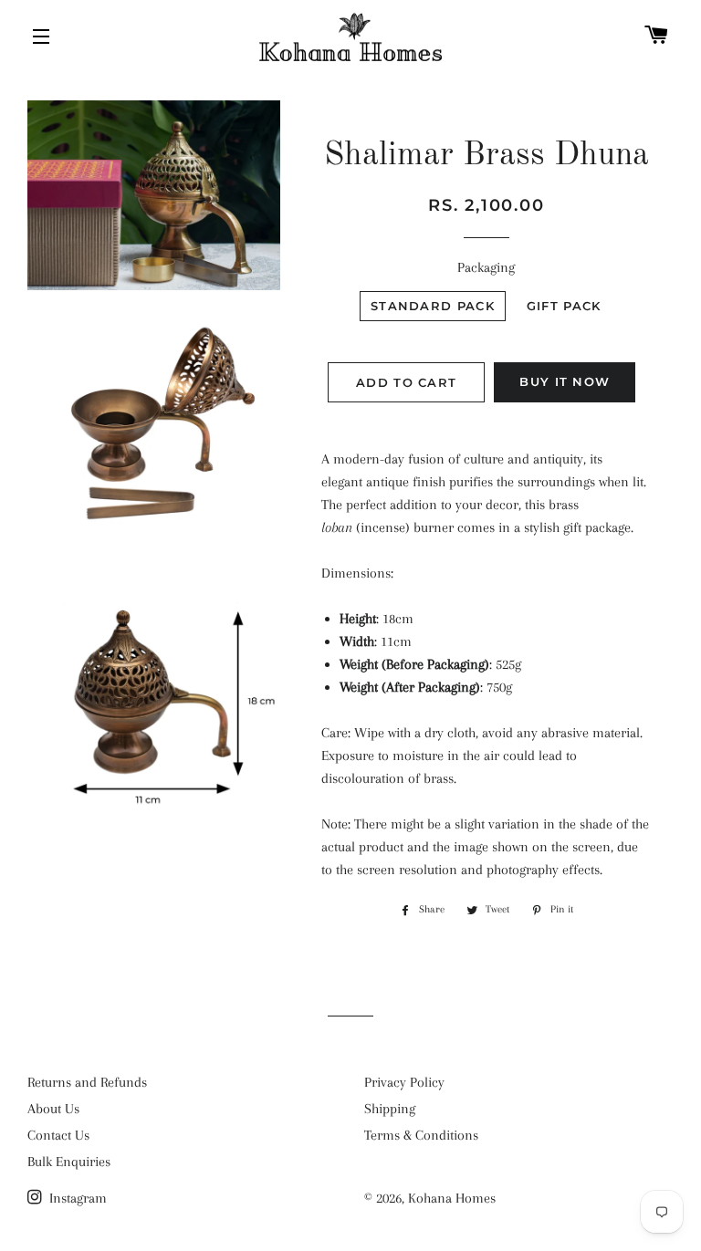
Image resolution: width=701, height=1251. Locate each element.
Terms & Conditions (421, 1135)
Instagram (76, 1198)
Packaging (486, 267)
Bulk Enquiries (68, 1161)
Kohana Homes (452, 1198)
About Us (53, 1108)
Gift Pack (564, 305)
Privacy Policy (404, 1082)
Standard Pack (433, 305)
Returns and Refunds (87, 1082)
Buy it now (564, 381)
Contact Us (58, 1135)
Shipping (389, 1108)
